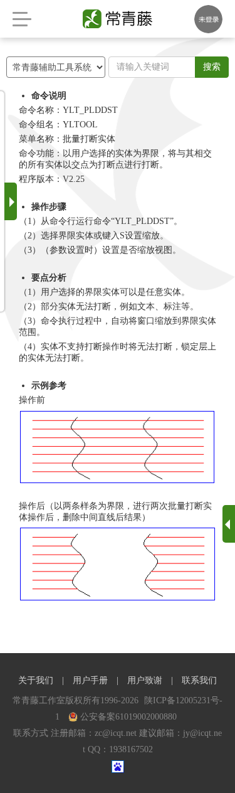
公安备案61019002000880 (128, 716)
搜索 (212, 67)
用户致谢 (144, 680)
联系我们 (199, 680)
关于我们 (35, 680)
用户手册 (90, 680)
